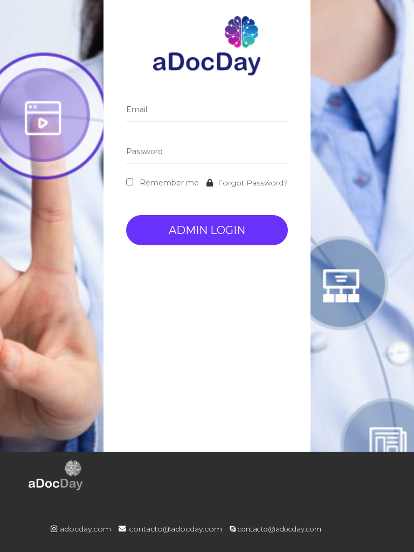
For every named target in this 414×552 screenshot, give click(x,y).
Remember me (169, 183)
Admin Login (207, 230)
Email (136, 109)
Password (144, 151)
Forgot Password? (252, 183)
